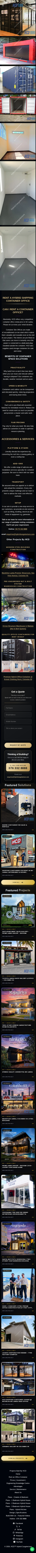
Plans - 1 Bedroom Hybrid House (18, 1500)
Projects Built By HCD (18, 1471)
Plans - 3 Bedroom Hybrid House (18, 1506)
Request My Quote (18, 745)
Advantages (18, 1486)
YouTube (19, 1542)
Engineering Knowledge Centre (18, 1483)
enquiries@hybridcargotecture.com (20, 534)
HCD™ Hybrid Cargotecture (21, 1546)
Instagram (19, 1539)
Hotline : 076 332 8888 (18, 1519)
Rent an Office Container (18, 1477)
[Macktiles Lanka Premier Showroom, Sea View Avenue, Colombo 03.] (18, 568)
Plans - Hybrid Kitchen (18, 1509)
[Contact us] (32, 1549)
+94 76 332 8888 (21, 529)
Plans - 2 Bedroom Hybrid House (18, 1503)
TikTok (19, 1530)
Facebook (19, 1523)
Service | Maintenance (18, 1489)
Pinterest (19, 1536)
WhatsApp (19, 1533)
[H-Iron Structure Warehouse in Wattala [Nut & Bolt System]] (18, 621)
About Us (18, 1492)
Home (18, 1474)
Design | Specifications (18, 1513)
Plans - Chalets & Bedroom (18, 1497)
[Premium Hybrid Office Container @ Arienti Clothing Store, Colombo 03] (18, 672)
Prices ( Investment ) (18, 1480)
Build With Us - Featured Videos (18, 1516)
